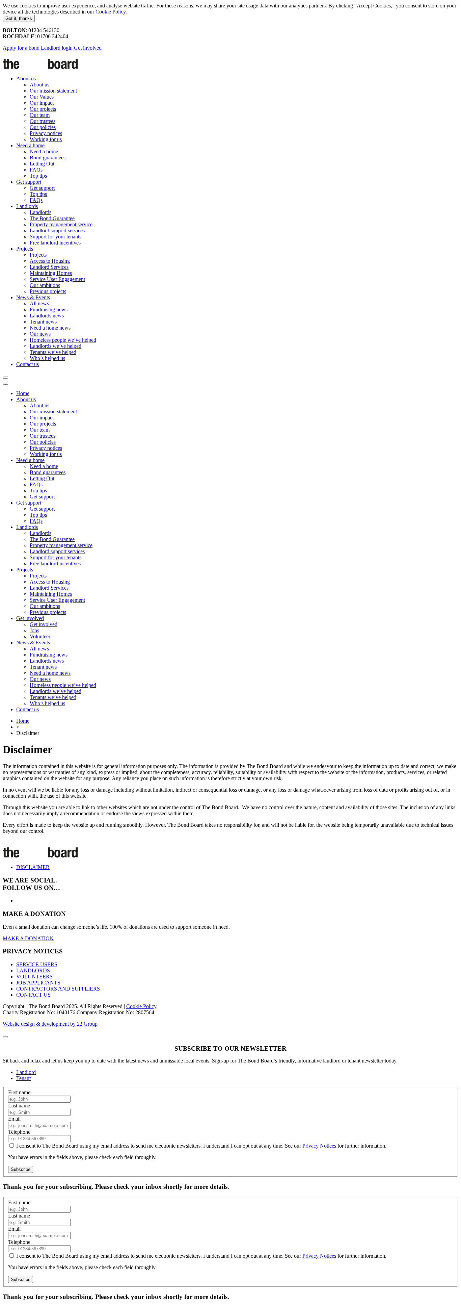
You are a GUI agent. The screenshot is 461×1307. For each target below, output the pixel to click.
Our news (40, 334)
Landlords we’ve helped (55, 346)
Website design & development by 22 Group (50, 1024)
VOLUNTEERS (34, 976)
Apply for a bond (22, 48)
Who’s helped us (47, 358)
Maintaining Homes (51, 273)
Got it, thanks (18, 18)
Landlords (27, 206)
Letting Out (42, 163)
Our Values (42, 97)
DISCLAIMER (33, 867)
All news (39, 303)
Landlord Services (49, 267)
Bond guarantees (47, 157)
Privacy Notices (319, 1146)
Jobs (34, 630)
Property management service (61, 224)
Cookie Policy (111, 12)
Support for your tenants (55, 236)
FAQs (36, 170)
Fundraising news (48, 309)
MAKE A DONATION (28, 938)
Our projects (43, 109)
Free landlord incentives (55, 243)
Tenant (23, 1078)
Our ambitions (45, 285)
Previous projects (48, 291)
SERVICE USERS (36, 964)
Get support (28, 182)
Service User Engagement (57, 279)
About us (26, 78)
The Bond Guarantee (52, 218)
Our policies (43, 127)
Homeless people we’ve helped (63, 340)
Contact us (27, 364)
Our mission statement (53, 91)
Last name (19, 1105)
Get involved (88, 48)
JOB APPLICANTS (38, 982)
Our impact (42, 103)
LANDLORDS (33, 970)
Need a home (30, 145)
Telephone (19, 1132)
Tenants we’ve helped (53, 352)
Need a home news (50, 328)
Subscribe (20, 1169)
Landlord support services (57, 230)
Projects (24, 249)
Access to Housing (50, 261)
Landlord (26, 1072)
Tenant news (43, 322)
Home (22, 393)
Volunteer (40, 636)
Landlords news (47, 315)
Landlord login (57, 48)
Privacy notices (46, 133)
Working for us (46, 139)
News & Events (33, 297)
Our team (40, 115)
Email (14, 1119)
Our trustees (42, 121)
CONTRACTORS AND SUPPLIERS (58, 989)
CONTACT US (33, 995)
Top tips (38, 176)
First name (19, 1092)
